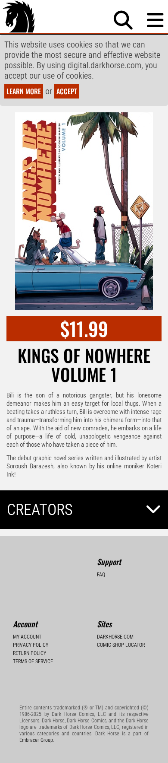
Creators (40, 510)
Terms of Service (33, 661)
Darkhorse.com (115, 637)
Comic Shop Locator (121, 645)
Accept (66, 91)
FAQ (101, 575)
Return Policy (29, 653)
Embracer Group (36, 740)
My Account (27, 637)
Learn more (23, 91)
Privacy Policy (30, 645)
